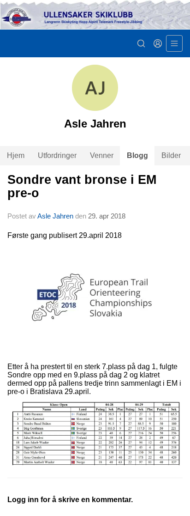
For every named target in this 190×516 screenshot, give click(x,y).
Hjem (15, 155)
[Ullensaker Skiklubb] (95, 15)
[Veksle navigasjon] (174, 43)
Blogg (137, 155)
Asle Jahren (55, 216)
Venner (101, 155)
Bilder (171, 155)
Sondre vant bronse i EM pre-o (81, 186)
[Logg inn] (157, 43)
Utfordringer (57, 155)
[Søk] (141, 43)
